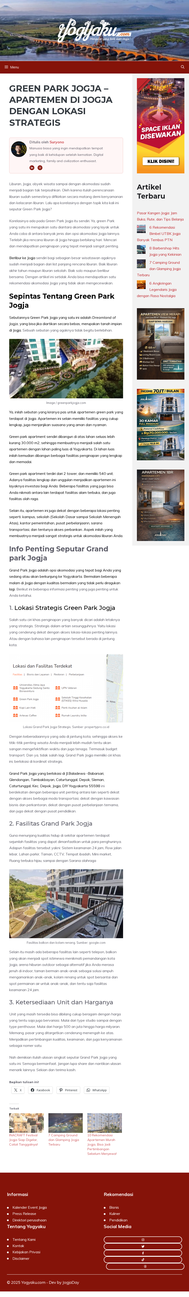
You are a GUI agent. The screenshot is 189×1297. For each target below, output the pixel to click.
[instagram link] (143, 1239)
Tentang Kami (23, 1239)
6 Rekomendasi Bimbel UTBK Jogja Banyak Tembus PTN (158, 233)
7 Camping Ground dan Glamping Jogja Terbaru (63, 1139)
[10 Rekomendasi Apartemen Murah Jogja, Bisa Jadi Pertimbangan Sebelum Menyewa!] (104, 1123)
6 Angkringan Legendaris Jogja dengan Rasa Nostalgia (157, 289)
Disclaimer (20, 1258)
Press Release (24, 1213)
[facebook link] (143, 1253)
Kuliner (114, 1213)
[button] (182, 67)
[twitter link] (143, 1246)
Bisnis (114, 1207)
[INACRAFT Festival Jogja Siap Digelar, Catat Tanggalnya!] (26, 1123)
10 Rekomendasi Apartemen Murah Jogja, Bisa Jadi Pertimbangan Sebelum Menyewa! (102, 1144)
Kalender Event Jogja (29, 1207)
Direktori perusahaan (29, 1220)
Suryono (57, 142)
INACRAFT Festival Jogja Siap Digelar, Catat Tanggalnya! (23, 1139)
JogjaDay (70, 1282)
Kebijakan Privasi (26, 1252)
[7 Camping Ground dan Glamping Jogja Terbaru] (65, 1123)
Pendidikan (118, 1220)
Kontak (18, 1245)
